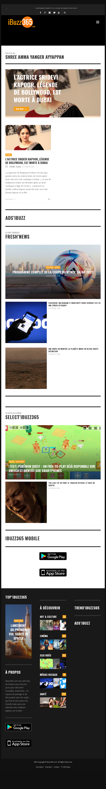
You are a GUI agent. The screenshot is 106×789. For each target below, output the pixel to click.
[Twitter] (54, 12)
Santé (43, 694)
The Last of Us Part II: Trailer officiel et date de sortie (71, 484)
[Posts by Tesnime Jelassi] (6, 167)
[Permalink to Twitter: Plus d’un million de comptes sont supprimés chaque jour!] (63, 683)
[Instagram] (50, 12)
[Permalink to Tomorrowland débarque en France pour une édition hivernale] (56, 625)
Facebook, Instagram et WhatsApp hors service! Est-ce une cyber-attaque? (74, 304)
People (8, 155)
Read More (9, 199)
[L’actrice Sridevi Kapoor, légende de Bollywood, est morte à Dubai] (23, 137)
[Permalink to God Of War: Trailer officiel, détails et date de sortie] (56, 664)
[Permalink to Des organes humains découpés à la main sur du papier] (63, 625)
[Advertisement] (55, 35)
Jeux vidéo (45, 655)
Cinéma (44, 636)
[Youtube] (59, 12)
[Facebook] (41, 12)
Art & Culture (48, 616)
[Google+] (45, 12)
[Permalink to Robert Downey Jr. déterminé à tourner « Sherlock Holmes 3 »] (56, 644)
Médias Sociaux (48, 674)
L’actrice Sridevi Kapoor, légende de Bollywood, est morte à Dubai (27, 160)
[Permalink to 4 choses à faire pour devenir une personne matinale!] (46, 702)
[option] (53, 93)
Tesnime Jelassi (15, 167)
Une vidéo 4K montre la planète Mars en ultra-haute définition (73, 350)
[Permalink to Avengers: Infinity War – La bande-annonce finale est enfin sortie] (63, 644)
